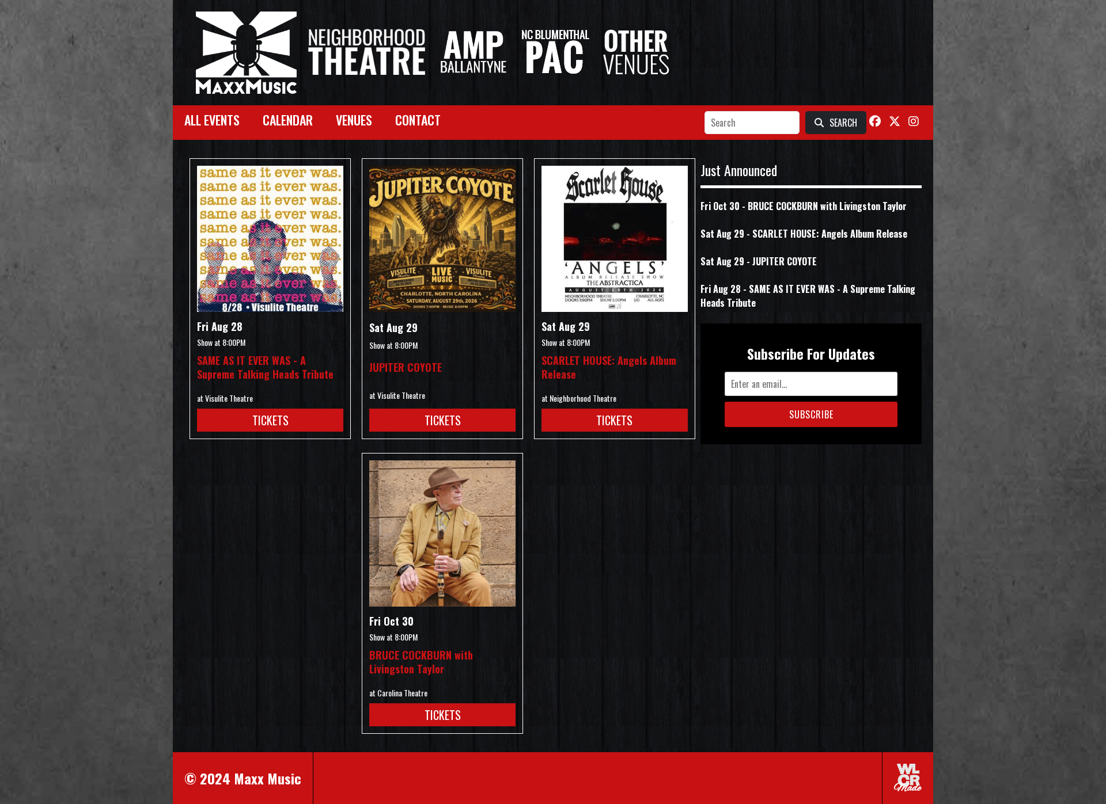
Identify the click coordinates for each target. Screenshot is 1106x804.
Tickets (270, 420)
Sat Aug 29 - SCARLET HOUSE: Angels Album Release (803, 234)
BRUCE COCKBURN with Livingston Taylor (421, 661)
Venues (354, 119)
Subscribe (811, 414)
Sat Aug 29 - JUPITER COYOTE (758, 261)
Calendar (288, 119)
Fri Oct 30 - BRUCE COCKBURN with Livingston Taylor (803, 206)
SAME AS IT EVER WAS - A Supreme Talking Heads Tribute (265, 367)
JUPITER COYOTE (405, 367)
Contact (418, 119)
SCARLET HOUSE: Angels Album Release (608, 367)
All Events (212, 119)
